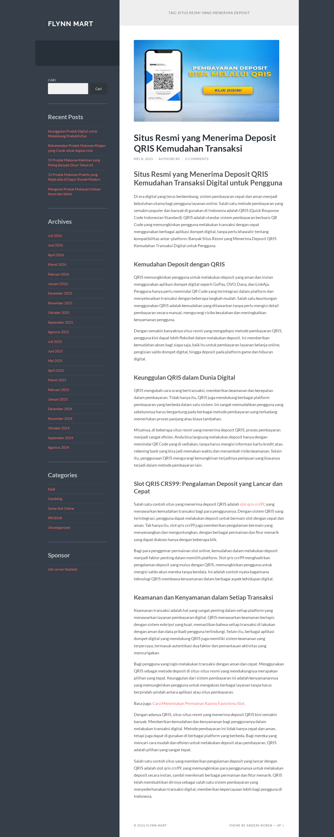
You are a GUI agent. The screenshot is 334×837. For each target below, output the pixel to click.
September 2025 (60, 322)
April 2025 (56, 370)
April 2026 (56, 255)
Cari (52, 80)
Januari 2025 (58, 399)
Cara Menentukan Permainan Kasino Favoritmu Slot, (198, 703)
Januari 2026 (58, 284)
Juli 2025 (55, 342)
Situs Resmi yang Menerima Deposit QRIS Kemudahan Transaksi (205, 142)
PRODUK (55, 518)
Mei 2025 (55, 361)
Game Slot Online (61, 508)
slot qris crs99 (252, 504)
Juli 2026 (55, 236)
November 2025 (60, 303)
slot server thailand (62, 569)
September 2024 (60, 438)
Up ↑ (280, 825)
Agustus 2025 (58, 332)
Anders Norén (259, 825)
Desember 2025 (60, 293)
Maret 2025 (57, 380)
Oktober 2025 (59, 312)
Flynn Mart (70, 24)
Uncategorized (59, 527)
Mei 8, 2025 (143, 159)
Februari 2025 (58, 390)
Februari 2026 (58, 274)
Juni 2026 (55, 245)
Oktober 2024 (59, 428)
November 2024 (60, 418)
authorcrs (169, 159)
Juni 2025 (55, 351)
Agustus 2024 (58, 447)
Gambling (55, 499)
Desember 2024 (60, 409)
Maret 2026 (57, 264)
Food (51, 489)
